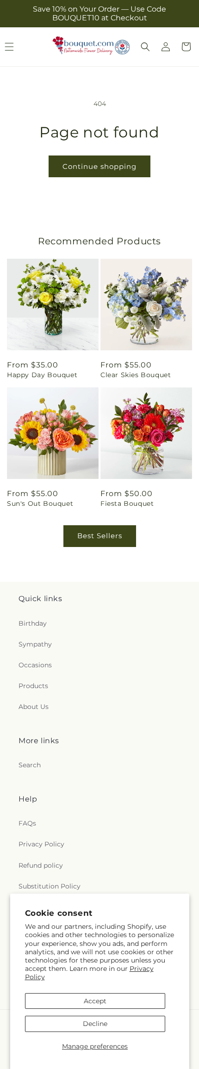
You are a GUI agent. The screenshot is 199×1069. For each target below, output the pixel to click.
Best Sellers (99, 535)
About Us (34, 706)
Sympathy (35, 644)
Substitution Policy (50, 886)
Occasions (35, 665)
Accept (95, 1001)
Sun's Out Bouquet (40, 503)
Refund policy (41, 865)
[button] (145, 47)
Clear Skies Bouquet (135, 375)
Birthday (33, 623)
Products (33, 686)
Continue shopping (99, 166)
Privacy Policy (41, 844)
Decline (95, 1023)
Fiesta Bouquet (127, 503)
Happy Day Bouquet (42, 375)
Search (30, 765)
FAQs (27, 823)
